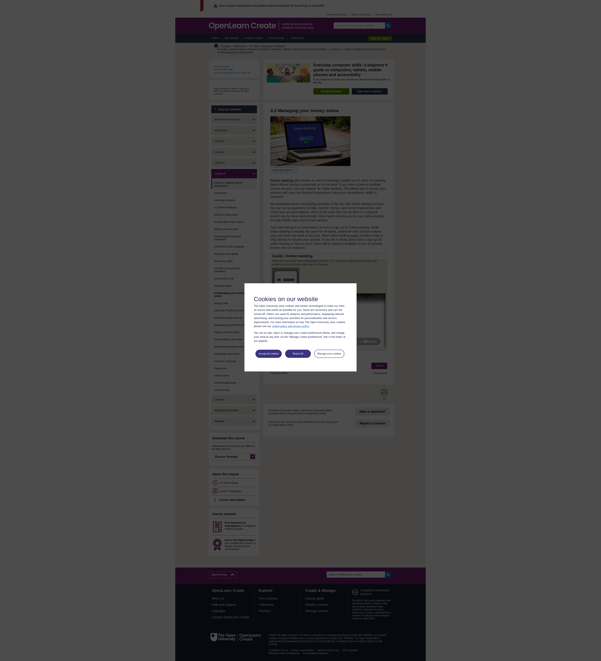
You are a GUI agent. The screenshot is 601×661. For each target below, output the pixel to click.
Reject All (298, 353)
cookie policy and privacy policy (290, 326)
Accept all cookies (269, 353)
